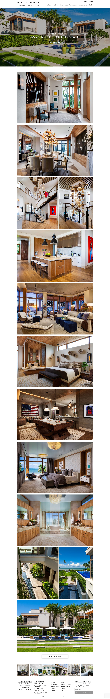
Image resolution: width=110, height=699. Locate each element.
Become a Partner (65, 686)
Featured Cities (55, 686)
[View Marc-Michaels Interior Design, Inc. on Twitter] (24, 690)
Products (53, 688)
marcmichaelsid (22, 665)
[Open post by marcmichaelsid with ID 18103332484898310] (74, 670)
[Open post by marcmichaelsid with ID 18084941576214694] (61, 670)
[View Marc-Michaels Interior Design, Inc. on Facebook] (22, 690)
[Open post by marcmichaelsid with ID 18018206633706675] (49, 670)
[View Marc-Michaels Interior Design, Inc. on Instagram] (31, 690)
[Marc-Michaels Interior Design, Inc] (25, 683)
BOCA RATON (38, 689)
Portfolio (53, 682)
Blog (62, 690)
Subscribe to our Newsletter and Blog (83, 692)
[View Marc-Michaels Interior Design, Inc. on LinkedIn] (28, 690)
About (62, 682)
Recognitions (54, 684)
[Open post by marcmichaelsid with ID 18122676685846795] (87, 670)
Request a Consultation (67, 684)
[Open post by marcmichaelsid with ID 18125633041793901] (23, 670)
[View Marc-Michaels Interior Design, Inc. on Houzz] (26, 690)
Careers (53, 690)
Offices (63, 688)
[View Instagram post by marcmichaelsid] (27, 674)
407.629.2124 (37, 687)
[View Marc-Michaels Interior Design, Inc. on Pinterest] (19, 690)
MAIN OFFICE (39, 682)
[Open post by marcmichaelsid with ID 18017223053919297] (36, 670)
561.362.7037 (37, 694)
